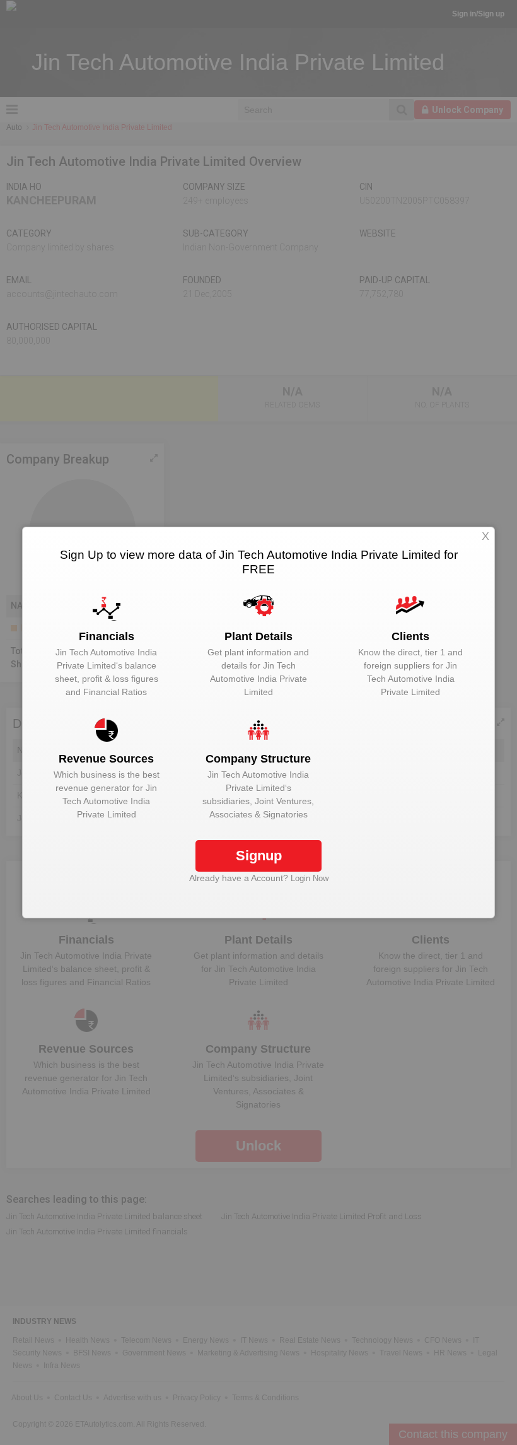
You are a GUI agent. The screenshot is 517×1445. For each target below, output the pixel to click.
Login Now (309, 878)
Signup (259, 855)
